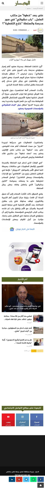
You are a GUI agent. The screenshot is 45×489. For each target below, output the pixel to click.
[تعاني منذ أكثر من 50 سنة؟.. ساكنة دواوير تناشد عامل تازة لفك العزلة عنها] (38, 318)
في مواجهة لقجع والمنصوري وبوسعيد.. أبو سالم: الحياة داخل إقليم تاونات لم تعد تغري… (22, 307)
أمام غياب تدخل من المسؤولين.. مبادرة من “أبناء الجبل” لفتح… (17, 330)
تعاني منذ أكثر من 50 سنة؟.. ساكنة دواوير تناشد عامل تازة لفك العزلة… (18, 318)
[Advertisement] (22, 379)
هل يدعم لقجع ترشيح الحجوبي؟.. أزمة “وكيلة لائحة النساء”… (17, 341)
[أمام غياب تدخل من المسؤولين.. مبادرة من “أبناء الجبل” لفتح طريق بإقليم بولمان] (38, 330)
